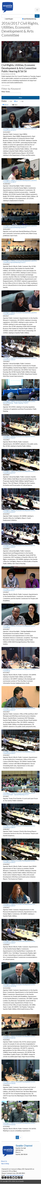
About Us (4, 1161)
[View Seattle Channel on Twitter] (5, 1177)
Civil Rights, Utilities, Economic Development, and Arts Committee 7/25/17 (20, 358)
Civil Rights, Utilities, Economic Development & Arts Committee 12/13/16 (19, 985)
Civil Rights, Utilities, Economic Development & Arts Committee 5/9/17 (19, 589)
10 (11, 101)
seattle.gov (9, 19)
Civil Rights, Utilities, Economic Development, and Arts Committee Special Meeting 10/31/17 (20, 226)
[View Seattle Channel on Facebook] (2, 1177)
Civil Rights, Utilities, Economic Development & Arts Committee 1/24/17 (19, 905)
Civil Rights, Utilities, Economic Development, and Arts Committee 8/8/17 (20, 313)
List (7, 105)
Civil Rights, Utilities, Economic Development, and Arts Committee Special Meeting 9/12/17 (20, 261)
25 (17, 101)
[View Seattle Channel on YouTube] (16, 1177)
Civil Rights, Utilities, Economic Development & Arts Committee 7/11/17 (19, 437)
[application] (20, 52)
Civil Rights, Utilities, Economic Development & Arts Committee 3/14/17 (19, 752)
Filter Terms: (5, 91)
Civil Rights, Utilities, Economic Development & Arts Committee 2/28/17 (19, 826)
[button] (20, 51)
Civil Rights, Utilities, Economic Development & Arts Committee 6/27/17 (19, 472)
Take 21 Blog (5, 1163)
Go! (37, 16)
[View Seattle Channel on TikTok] (11, 1177)
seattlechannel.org (29, 19)
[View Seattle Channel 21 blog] (19, 1177)
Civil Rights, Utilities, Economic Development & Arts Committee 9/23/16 (19, 1037)
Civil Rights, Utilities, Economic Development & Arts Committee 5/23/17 (19, 546)
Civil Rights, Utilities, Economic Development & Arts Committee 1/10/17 (19, 942)
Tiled (15, 105)
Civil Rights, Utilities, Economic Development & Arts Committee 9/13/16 (19, 1123)
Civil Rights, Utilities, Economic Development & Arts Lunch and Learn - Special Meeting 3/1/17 (19, 793)
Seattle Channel (24, 1145)
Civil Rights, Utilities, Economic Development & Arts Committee (19, 626)
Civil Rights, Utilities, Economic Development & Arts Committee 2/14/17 (19, 861)
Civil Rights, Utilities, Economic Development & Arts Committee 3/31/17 (19, 709)
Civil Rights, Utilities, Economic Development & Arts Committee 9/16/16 (19, 1082)
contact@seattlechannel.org (14, 1175)
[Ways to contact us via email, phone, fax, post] (21, 1177)
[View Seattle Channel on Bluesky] (13, 1177)
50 (22, 101)
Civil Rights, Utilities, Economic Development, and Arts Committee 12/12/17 (20, 129)
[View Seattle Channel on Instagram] (8, 1177)
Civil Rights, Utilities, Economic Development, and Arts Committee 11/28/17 (20, 181)
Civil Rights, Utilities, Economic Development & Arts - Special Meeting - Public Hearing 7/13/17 (19, 402)
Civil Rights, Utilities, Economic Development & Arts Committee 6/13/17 (19, 511)
